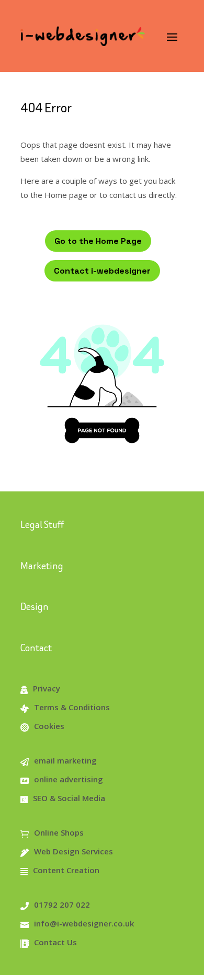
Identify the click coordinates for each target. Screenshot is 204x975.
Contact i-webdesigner (102, 270)
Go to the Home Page (98, 241)
